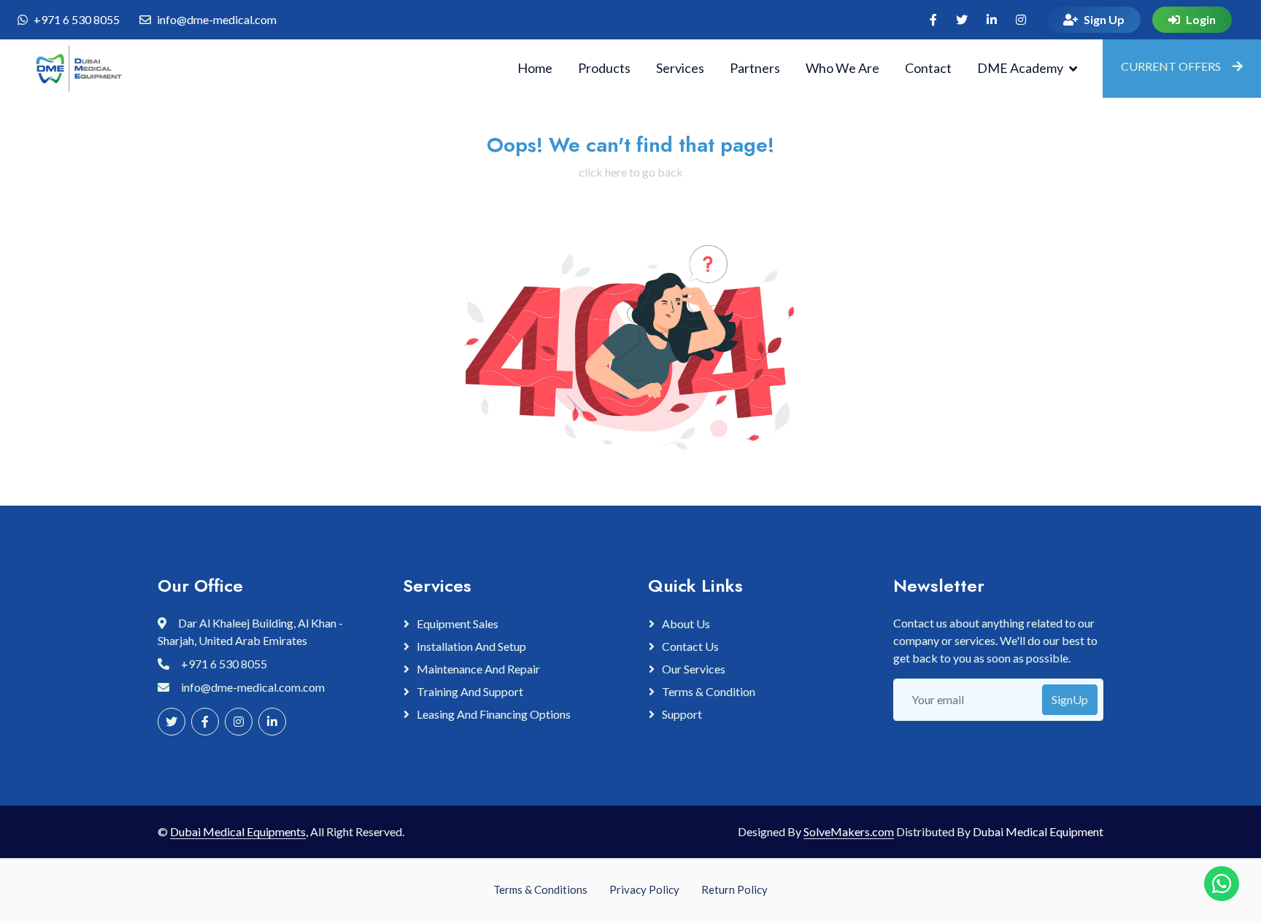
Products (604, 68)
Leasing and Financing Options (494, 714)
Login (1201, 19)
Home (534, 68)
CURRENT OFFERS (1171, 66)
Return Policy (734, 889)
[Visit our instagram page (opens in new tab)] (1021, 20)
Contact (928, 68)
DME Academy (1020, 68)
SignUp (1070, 699)
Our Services (693, 669)
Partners (755, 68)
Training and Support (470, 691)
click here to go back (631, 172)
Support (682, 714)
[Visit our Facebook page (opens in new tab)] (933, 20)
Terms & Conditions (540, 889)
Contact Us (690, 646)
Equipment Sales (457, 623)
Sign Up (1104, 19)
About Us (686, 623)
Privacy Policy (644, 889)
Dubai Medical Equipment (1038, 831)
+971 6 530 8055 (77, 19)
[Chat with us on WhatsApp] (1221, 883)
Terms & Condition (708, 691)
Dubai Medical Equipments (238, 831)
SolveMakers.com (848, 831)
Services (680, 68)
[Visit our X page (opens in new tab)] (961, 20)
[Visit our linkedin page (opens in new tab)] (991, 20)
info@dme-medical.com (217, 19)
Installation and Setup (471, 646)
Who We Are (842, 68)
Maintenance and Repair (478, 669)
